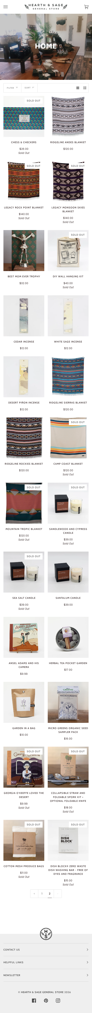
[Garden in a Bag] (23, 702)
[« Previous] (34, 893)
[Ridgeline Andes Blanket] (68, 116)
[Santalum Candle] (68, 572)
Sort (28, 87)
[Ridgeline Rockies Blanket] (23, 437)
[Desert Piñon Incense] (23, 376)
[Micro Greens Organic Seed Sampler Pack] (68, 702)
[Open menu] (9, 7)
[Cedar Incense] (23, 315)
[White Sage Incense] (68, 315)
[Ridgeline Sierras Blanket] (68, 376)
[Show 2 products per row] (84, 87)
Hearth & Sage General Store (42, 992)
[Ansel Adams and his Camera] (23, 637)
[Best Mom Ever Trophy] (23, 250)
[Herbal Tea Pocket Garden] (68, 637)
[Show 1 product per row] (77, 87)
